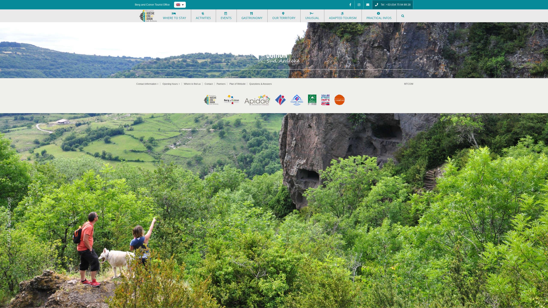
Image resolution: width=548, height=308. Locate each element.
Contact (209, 84)
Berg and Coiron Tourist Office (152, 4)
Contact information (147, 84)
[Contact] (367, 4)
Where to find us (192, 84)
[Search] (403, 15)
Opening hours (171, 84)
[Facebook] (350, 4)
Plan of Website (237, 84)
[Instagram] (359, 4)
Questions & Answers (260, 84)
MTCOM (408, 84)
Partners (221, 84)
